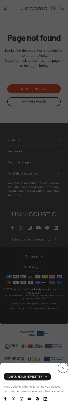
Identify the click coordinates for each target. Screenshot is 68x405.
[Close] (63, 367)
